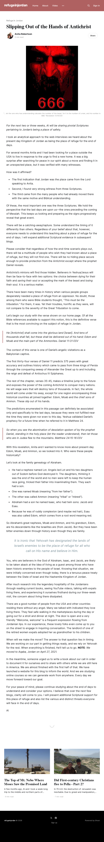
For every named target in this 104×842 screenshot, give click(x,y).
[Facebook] (56, 818)
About (45, 5)
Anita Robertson (23, 34)
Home (35, 5)
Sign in (96, 5)
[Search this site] (89, 6)
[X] (51, 818)
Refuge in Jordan (14, 20)
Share (92, 35)
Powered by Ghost (92, 820)
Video (55, 5)
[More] (63, 6)
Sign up (54, 823)
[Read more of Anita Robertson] (9, 35)
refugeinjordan (15, 5)
